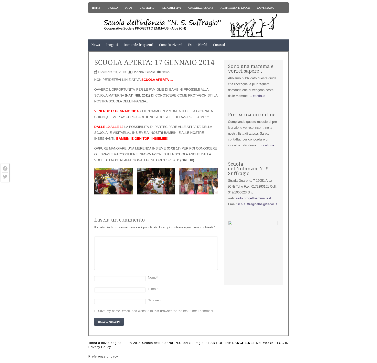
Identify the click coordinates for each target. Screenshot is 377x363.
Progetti (112, 45)
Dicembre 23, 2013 (112, 72)
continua (259, 96)
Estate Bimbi (197, 45)
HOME (96, 7)
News (95, 45)
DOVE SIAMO (265, 7)
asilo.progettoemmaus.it (253, 198)
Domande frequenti (138, 45)
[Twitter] (5, 177)
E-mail (153, 289)
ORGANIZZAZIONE (200, 7)
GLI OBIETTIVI (171, 7)
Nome (153, 277)
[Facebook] (5, 169)
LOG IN (283, 343)
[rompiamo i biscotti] (113, 181)
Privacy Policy (99, 347)
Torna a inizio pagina (105, 343)
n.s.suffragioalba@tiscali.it (257, 204)
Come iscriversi (170, 45)
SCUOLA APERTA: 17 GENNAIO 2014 (154, 62)
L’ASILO (113, 7)
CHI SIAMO (147, 7)
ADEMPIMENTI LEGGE (235, 7)
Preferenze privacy (103, 356)
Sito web (154, 300)
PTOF (128, 7)
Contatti (219, 45)
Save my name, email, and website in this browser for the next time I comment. (156, 311)
